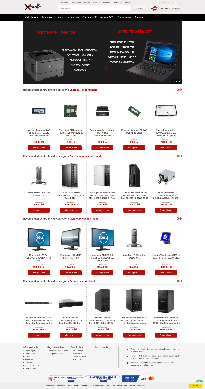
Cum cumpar (63, 3)
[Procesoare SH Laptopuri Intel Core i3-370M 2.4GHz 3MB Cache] (70, 111)
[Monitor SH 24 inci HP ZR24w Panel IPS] (70, 238)
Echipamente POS (104, 17)
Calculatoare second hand (85, 156)
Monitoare (47, 17)
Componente (124, 17)
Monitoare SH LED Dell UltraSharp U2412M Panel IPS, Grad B (102, 258)
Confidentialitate (31, 368)
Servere (87, 17)
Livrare (87, 3)
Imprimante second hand (58, 351)
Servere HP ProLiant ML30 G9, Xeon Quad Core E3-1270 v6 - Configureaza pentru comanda (134, 321)
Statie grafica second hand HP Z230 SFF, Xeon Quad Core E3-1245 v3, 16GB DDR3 (134, 195)
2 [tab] (176, 81)
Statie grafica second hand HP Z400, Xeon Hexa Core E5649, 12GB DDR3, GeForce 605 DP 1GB (102, 197)
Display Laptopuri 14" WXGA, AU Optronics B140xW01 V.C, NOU (166, 133)
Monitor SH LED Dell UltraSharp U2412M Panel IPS (39, 258)
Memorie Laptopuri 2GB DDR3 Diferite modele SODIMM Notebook (39, 133)
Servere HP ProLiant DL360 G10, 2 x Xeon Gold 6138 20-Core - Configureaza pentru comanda (39, 321)
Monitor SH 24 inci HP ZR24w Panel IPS (70, 256)
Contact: (116, 3)
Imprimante (73, 17)
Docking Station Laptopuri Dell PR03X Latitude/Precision (102, 133)
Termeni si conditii (32, 366)
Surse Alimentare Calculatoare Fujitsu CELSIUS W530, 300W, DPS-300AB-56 (166, 197)
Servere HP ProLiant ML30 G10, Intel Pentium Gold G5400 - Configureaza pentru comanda (166, 321)
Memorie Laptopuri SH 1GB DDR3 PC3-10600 (134, 131)
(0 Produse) (169, 8)
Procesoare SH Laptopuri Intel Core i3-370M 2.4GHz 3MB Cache (70, 133)
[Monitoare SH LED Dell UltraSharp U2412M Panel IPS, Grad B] (102, 238)
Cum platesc (76, 3)
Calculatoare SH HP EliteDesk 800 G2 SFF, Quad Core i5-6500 (70, 195)
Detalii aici (140, 386)
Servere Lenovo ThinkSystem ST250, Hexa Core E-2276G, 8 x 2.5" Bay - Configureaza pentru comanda (102, 323)
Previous (177, 89)
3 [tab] (179, 81)
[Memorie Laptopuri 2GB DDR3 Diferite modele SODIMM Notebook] (39, 111)
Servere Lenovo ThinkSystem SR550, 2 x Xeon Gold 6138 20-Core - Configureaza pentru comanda (71, 323)
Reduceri (139, 17)
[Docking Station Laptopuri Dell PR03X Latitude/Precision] (102, 111)
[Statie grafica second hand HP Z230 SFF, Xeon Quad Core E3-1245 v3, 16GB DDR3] (134, 175)
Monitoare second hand (84, 218)
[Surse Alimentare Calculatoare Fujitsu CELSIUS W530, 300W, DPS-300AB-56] (166, 175)
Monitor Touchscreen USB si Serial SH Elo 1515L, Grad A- (166, 256)
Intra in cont (177, 3)
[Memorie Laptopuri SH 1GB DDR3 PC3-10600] (134, 111)
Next (180, 89)
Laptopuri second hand (83, 89)
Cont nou (165, 3)
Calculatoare (31, 17)
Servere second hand (82, 281)
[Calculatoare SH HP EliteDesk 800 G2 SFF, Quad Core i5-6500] (70, 175)
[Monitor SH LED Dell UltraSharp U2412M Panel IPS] (39, 238)
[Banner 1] (102, 52)
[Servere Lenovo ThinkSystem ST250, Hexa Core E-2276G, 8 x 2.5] (102, 300)
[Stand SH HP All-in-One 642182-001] (39, 175)
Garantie (106, 3)
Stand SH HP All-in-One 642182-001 (39, 194)
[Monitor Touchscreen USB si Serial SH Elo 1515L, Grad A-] (166, 238)
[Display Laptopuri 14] (166, 111)
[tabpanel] (102, 52)
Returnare (96, 3)
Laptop (59, 17)
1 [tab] (173, 81)
